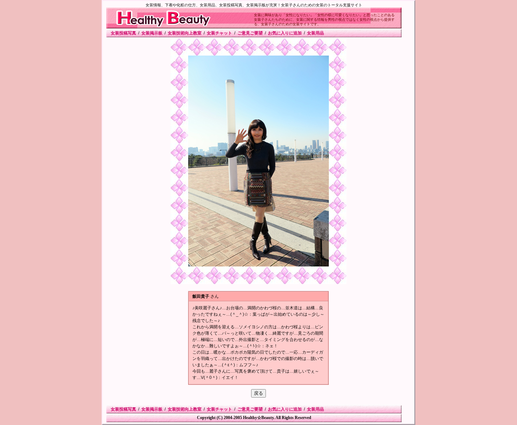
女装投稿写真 (123, 33)
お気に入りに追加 (285, 33)
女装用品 (315, 33)
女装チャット (219, 33)
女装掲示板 (151, 33)
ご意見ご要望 (250, 33)
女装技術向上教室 (185, 33)
